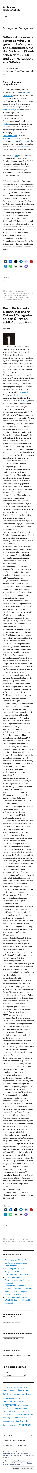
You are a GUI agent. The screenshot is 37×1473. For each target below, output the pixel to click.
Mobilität (8, 1412)
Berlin (12, 1394)
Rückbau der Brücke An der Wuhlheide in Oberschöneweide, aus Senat (18, 1300)
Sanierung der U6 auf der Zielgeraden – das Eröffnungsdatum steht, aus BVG (18, 1271)
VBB (21, 1425)
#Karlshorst (8, 95)
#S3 (16, 155)
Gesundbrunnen (8, 1409)
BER (5, 1394)
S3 (11, 299)
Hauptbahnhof (20, 1409)
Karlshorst (14, 297)
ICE (4, 1412)
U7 (17, 1425)
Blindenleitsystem (23, 295)
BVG (24, 1394)
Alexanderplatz (11, 1387)
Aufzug (7, 295)
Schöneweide (28, 1418)
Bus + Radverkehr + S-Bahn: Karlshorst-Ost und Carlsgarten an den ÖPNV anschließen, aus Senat (18, 315)
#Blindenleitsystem (11, 110)
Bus (27, 1239)
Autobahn (20, 1387)
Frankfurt (19, 1405)
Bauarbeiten (7, 293)
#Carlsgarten (24, 141)
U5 (15, 1425)
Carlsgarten (7, 297)
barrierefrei (13, 1390)
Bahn (25, 1387)
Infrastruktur (23, 293)
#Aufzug (6, 124)
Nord (23, 1412)
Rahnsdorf (6, 299)
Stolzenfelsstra (17, 299)
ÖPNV (5, 1243)
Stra (12, 1421)
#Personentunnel (10, 135)
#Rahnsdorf (25, 147)
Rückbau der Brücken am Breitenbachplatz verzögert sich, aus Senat (18, 1280)
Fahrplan (15, 293)
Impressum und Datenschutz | (15, 1445)
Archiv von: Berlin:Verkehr (12, 8)
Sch (12, 1418)
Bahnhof (13, 295)
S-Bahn (30, 293)
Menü (6, 16)
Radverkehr (7, 1241)
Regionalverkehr (27, 1415)
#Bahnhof (27, 93)
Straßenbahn (22, 1421)
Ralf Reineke (10, 291)
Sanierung (6, 1418)
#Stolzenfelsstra (9, 138)
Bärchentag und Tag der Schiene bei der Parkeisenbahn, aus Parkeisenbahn (18, 1263)
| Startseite (7, 1435)
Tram (11, 1425)
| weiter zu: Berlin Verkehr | (14, 1440)
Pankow (5, 1415)
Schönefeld (18, 1418)
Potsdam (13, 1415)
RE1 (18, 1415)
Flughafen (9, 1405)
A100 (4, 1387)
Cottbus (30, 1395)
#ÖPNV (24, 401)
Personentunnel (24, 297)
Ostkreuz (29, 1412)
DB (3, 1398)
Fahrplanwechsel (9, 1401)
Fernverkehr (21, 1401)
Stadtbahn (6, 1421)
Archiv (5, 1372)
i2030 (29, 1409)
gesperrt (25, 1405)
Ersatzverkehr (10, 1398)
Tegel (6, 1425)
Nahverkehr (16, 1412)
